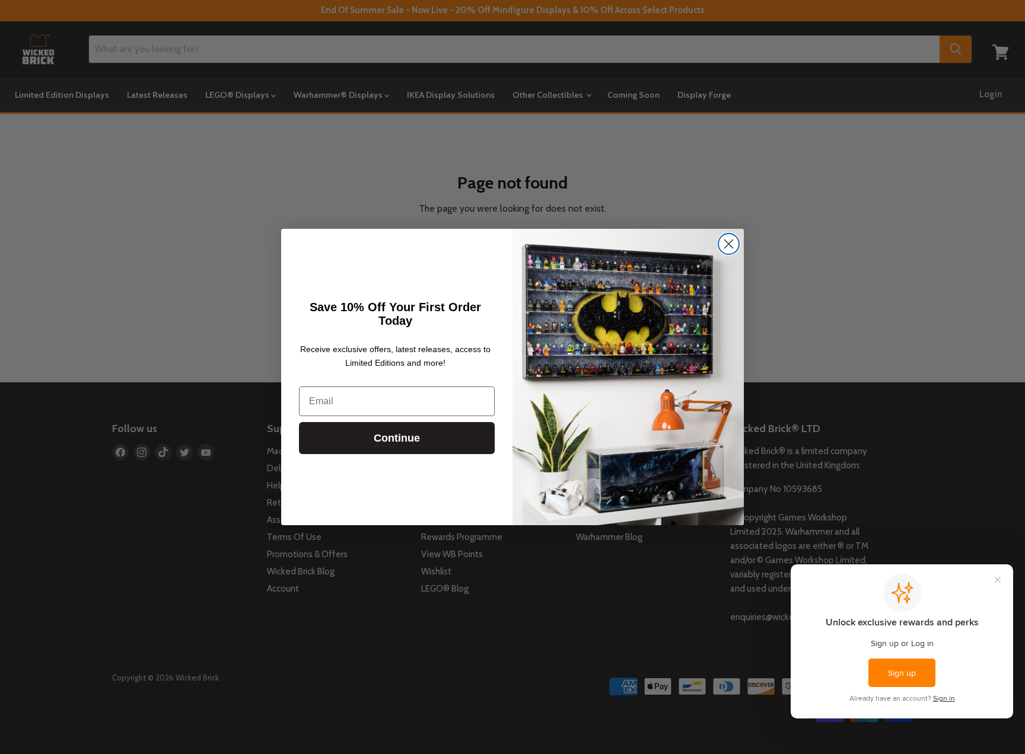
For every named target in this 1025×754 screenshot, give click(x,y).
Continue (397, 438)
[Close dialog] (728, 244)
